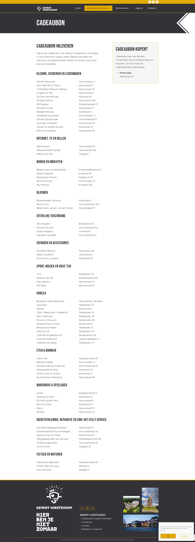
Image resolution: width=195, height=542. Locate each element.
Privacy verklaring (123, 539)
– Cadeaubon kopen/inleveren (96, 518)
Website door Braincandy (109, 539)
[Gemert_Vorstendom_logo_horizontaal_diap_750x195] (47, 6)
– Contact (85, 525)
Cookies (131, 539)
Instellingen (184, 536)
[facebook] (149, 2)
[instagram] (153, 2)
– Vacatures (86, 522)
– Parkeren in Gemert (91, 529)
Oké (168, 536)
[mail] (157, 2)
